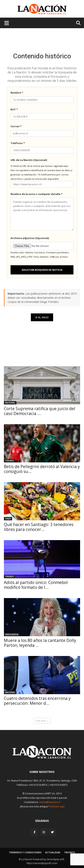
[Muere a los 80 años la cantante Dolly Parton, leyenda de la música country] (42, 617)
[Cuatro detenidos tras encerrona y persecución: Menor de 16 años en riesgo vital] (42, 675)
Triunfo (9, 460)
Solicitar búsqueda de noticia (42, 270)
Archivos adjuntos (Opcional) (30, 238)
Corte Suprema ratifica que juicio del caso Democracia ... (39, 411)
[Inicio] (42, 757)
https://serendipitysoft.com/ (42, 863)
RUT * (14, 109)
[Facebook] (34, 832)
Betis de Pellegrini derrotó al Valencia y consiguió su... (42, 469)
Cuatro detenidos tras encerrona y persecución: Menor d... (37, 701)
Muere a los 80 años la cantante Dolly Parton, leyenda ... (40, 643)
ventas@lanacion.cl (49, 802)
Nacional (10, 402)
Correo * (16, 126)
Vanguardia (11, 634)
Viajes (8, 518)
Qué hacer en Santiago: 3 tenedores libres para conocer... (38, 527)
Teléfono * (18, 143)
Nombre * (17, 92)
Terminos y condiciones (25, 852)
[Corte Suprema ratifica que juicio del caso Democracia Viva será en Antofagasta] (42, 385)
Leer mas (41, 720)
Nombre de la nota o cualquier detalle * (36, 194)
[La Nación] (42, 9)
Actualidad (52, 852)
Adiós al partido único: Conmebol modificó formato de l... (36, 585)
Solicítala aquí (56, 806)
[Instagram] (43, 832)
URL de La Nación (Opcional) (29, 160)
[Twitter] (52, 832)
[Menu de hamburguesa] (6, 23)
